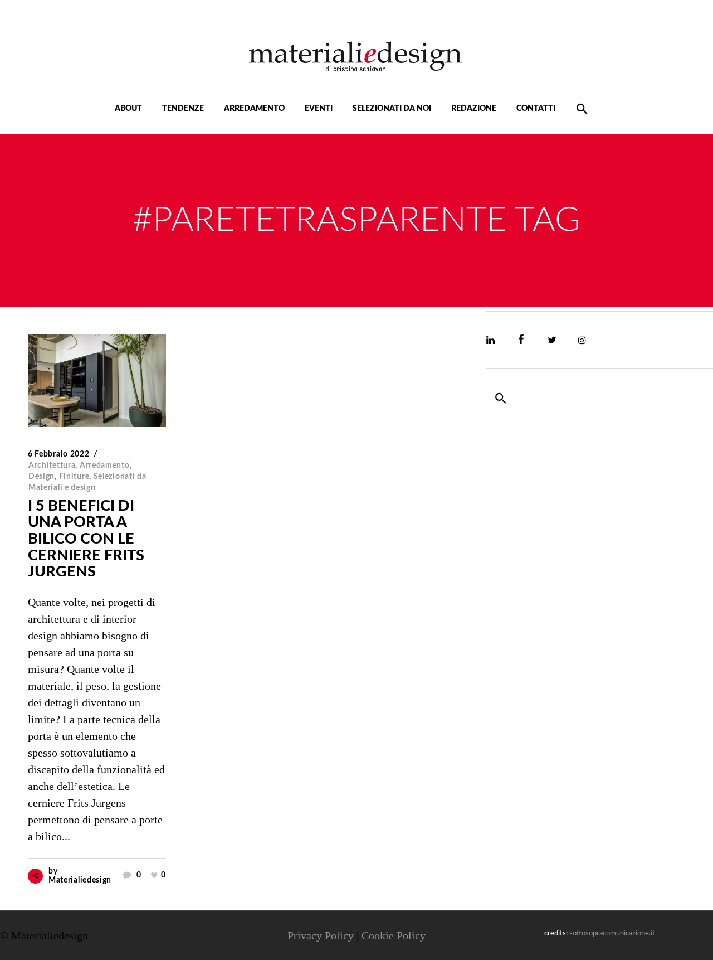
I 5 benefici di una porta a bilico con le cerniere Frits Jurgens (86, 539)
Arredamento (105, 465)
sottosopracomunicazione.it (612, 933)
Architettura (51, 465)
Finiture (74, 477)
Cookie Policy (394, 935)
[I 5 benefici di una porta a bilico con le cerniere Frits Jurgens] (97, 380)
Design (41, 477)
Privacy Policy (320, 935)
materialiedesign (79, 880)
